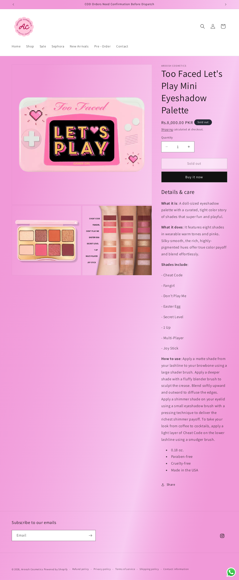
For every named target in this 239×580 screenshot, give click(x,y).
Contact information (176, 569)
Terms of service (125, 569)
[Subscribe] (90, 535)
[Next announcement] (226, 4)
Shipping (167, 129)
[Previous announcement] (13, 4)
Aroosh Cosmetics (32, 569)
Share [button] (171, 484)
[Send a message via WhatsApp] (231, 572)
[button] (202, 26)
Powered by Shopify (56, 569)
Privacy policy (102, 569)
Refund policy (80, 569)
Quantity (167, 137)
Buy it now (194, 177)
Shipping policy (149, 569)
